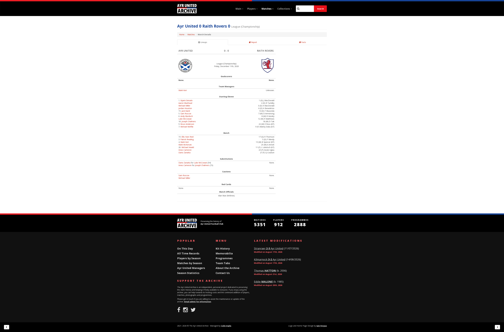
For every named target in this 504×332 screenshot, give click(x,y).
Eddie (263, 281)
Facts (303, 42)
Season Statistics (188, 273)
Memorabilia (224, 253)
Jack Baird (186, 111)
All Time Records (188, 253)
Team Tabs (223, 263)
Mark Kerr (182, 90)
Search (320, 8)
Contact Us (223, 273)
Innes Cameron (184, 150)
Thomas (265, 270)
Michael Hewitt (188, 147)
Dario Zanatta (184, 152)
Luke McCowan (185, 119)
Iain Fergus (321, 326)
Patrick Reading (187, 139)
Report (254, 42)
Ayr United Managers (191, 268)
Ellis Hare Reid (187, 137)
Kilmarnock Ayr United (269, 259)
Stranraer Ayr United (268, 248)
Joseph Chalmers (189, 121)
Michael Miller (184, 105)
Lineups (203, 42)
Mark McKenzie (185, 144)
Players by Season (189, 258)
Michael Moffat (186, 126)
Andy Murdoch (186, 116)
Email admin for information (197, 301)
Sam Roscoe (185, 113)
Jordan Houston (185, 108)
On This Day (185, 248)
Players (251, 8)
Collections (284, 8)
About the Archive (227, 268)
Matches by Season (189, 263)
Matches (266, 8)
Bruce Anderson (187, 124)
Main (238, 8)
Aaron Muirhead (185, 103)
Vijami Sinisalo (186, 100)
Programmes (224, 258)
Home (181, 34)
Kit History (223, 248)
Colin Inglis (226, 326)
